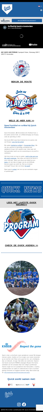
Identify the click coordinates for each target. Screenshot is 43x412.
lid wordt (27, 166)
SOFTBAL (21, 315)
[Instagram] (19, 404)
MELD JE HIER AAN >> (21, 120)
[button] (41, 10)
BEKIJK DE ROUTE (21, 81)
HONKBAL (21, 278)
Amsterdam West (29, 145)
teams (6, 162)
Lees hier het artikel (18, 142)
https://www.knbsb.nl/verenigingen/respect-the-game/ (17, 372)
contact (14, 169)
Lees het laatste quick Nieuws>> (21, 203)
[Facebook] (24, 404)
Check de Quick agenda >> (21, 245)
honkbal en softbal (16, 145)
